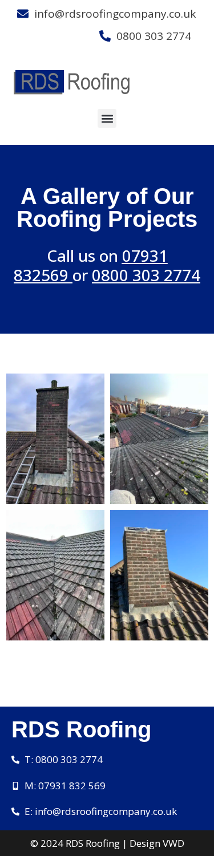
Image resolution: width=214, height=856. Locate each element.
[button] (107, 118)
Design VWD (157, 843)
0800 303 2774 (146, 275)
